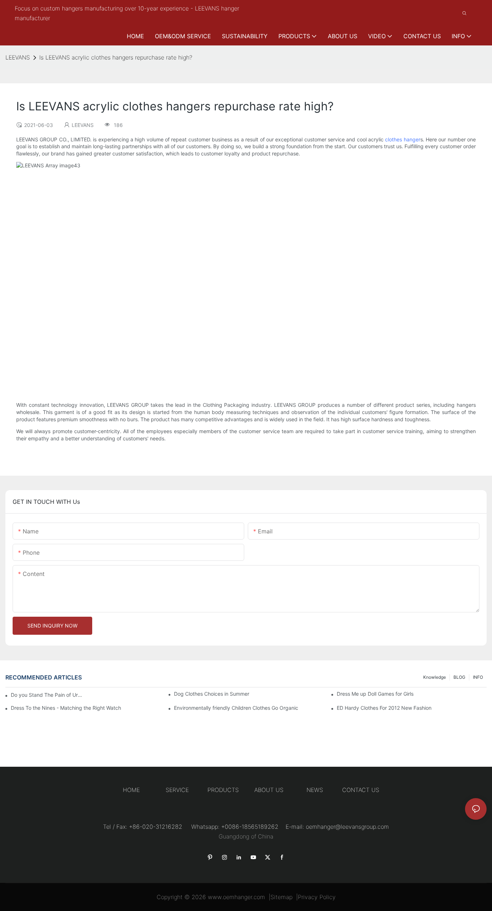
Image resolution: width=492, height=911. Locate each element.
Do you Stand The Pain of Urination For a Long (47, 695)
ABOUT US (268, 789)
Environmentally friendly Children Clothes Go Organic (236, 708)
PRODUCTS (223, 789)
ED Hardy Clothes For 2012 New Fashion (384, 708)
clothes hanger (402, 139)
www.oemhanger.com (236, 897)
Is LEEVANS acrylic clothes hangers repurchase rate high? (115, 57)
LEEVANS (17, 57)
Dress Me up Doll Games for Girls (375, 694)
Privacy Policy (317, 897)
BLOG (459, 677)
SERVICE (177, 789)
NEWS (315, 789)
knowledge (434, 677)
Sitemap (281, 897)
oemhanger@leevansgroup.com (347, 826)
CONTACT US (360, 789)
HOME (131, 789)
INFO (478, 677)
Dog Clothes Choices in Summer (211, 694)
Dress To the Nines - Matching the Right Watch (66, 708)
